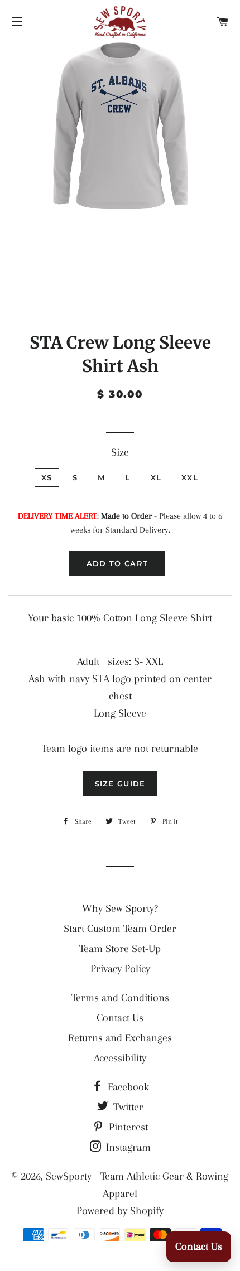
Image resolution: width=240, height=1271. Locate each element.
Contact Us (120, 1018)
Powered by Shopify (120, 1211)
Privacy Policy (120, 969)
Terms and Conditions (120, 998)
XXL (189, 477)
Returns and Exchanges (120, 1038)
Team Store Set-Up (120, 949)
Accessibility (120, 1058)
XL (156, 477)
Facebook (127, 1087)
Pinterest (127, 1127)
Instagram (127, 1147)
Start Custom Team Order (120, 928)
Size (120, 452)
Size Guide (120, 783)
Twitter (127, 1107)
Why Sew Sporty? (120, 908)
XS (46, 477)
